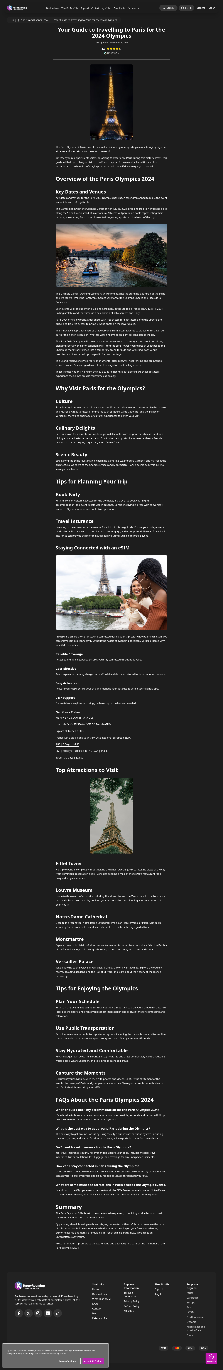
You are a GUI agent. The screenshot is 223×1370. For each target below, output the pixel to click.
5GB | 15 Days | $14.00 (95, 751)
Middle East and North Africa (196, 1328)
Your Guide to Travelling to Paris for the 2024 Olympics (85, 20)
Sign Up (201, 7)
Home (95, 1289)
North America (195, 1317)
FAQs (95, 1303)
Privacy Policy (131, 1301)
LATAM (190, 1312)
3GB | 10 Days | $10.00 (69, 751)
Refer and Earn (100, 1318)
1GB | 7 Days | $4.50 (67, 744)
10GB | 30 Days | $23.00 (69, 757)
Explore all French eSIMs (70, 731)
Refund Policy (131, 1306)
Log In (212, 7)
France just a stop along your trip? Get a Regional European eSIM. (93, 737)
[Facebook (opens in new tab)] (19, 1313)
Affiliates (129, 1311)
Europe (191, 1302)
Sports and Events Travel (35, 20)
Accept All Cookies (93, 1361)
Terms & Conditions (130, 1294)
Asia (189, 1307)
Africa (190, 1293)
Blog (13, 20)
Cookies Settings (67, 1361)
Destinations (99, 1294)
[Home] (17, 8)
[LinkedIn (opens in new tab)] (48, 1313)
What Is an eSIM (101, 1299)
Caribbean (193, 1297)
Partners (131, 8)
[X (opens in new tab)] (28, 1313)
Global (190, 1335)
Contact (96, 1308)
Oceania (191, 1322)
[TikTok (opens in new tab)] (57, 1313)
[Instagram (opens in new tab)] (38, 1313)
